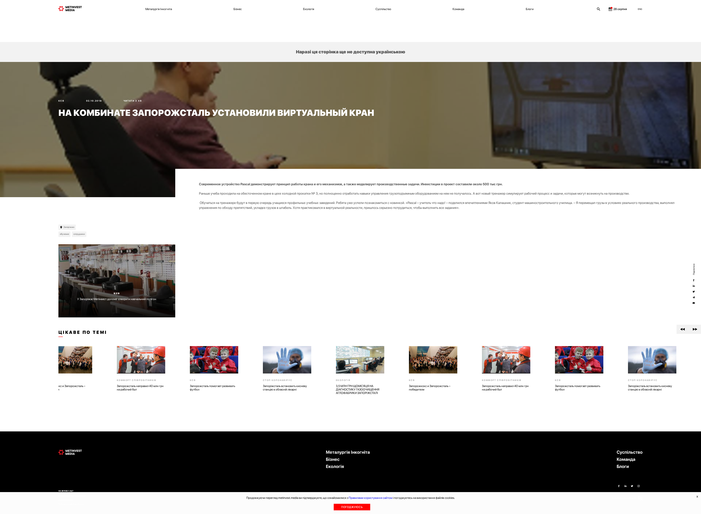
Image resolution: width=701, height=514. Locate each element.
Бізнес (237, 9)
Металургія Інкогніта (158, 9)
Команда (458, 9)
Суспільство (383, 9)
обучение (64, 234)
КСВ (61, 101)
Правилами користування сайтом (370, 498)
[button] (683, 329)
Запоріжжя (69, 227)
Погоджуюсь (352, 507)
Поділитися (693, 269)
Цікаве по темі (82, 332)
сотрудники (79, 234)
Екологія (308, 9)
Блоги (530, 9)
